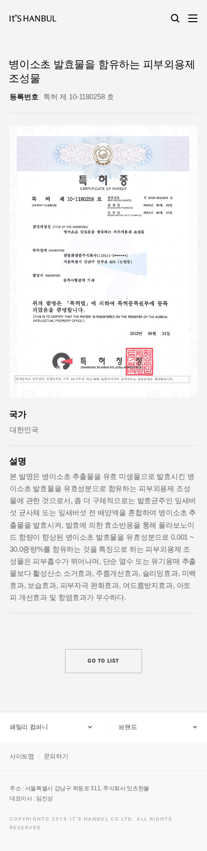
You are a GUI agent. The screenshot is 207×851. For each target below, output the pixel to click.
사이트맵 (22, 756)
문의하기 (56, 756)
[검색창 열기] (175, 18)
